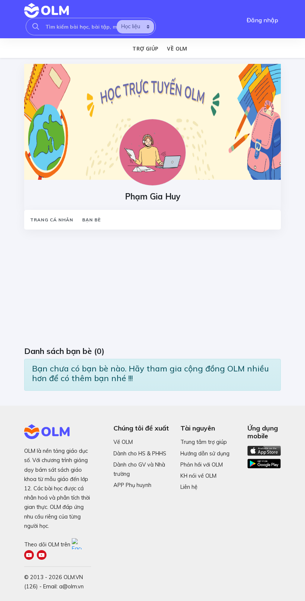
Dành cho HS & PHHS (139, 453)
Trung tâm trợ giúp (203, 442)
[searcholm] (35, 26)
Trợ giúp (145, 48)
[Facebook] (77, 544)
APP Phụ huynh (132, 485)
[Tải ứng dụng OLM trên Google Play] (264, 461)
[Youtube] (30, 555)
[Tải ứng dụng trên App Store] (264, 450)
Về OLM (177, 48)
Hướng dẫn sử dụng (204, 453)
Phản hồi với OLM (201, 464)
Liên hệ (189, 487)
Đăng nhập (262, 20)
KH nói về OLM (198, 475)
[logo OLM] (46, 10)
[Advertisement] (152, 290)
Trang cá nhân (51, 219)
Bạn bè (91, 219)
